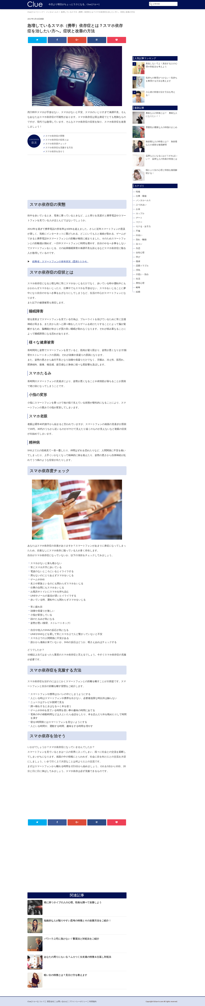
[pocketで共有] (116, 40)
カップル (140, 213)
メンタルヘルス (52, 12)
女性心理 (140, 253)
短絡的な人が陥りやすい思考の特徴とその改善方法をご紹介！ (77, 920)
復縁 (138, 261)
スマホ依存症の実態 (54, 136)
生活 (138, 279)
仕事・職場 (141, 196)
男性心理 (140, 283)
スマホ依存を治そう (54, 152)
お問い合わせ (61, 1001)
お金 (138, 209)
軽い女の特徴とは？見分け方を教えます (65, 975)
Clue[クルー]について (36, 1001)
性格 (138, 192)
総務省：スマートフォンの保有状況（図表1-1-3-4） (60, 261)
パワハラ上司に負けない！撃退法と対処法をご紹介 (71, 939)
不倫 (138, 231)
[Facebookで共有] (57, 40)
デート (139, 218)
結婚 (138, 292)
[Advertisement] (76, 178)
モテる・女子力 (143, 227)
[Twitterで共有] (37, 40)
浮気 (138, 270)
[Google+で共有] (77, 40)
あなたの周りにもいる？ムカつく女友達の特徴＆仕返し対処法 (77, 957)
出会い (139, 235)
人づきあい (141, 205)
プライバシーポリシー (78, 1001)
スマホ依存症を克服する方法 (59, 148)
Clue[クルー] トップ (35, 12)
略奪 (138, 287)
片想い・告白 (142, 274)
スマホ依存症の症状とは (57, 140)
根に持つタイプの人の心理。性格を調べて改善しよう (73, 902)
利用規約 (92, 1001)
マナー (139, 222)
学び (138, 257)
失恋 (138, 248)
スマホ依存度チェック (55, 144)
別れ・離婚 (141, 240)
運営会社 (50, 1001)
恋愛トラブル (142, 266)
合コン (139, 244)
